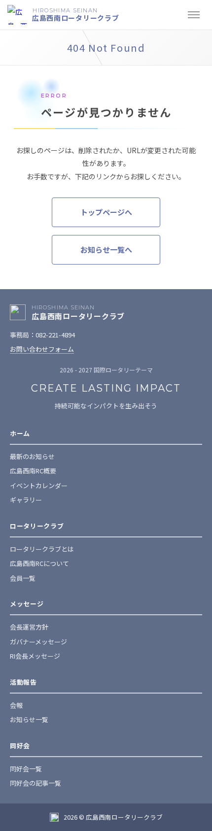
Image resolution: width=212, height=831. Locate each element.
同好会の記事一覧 (35, 783)
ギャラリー (26, 499)
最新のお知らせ (32, 456)
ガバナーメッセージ (38, 641)
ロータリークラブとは (42, 549)
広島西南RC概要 (33, 470)
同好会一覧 (26, 768)
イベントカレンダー (39, 485)
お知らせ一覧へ (106, 249)
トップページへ (106, 212)
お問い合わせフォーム (42, 349)
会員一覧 (22, 578)
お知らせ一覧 (29, 719)
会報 (16, 705)
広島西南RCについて (39, 563)
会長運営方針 (29, 627)
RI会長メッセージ (35, 656)
